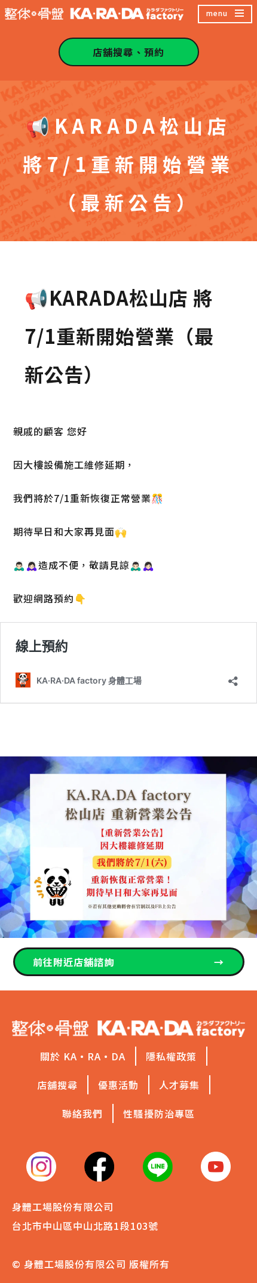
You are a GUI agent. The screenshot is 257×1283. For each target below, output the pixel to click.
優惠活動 (118, 1085)
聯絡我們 (82, 1113)
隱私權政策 (171, 1056)
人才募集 (179, 1085)
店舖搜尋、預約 (128, 52)
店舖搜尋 (57, 1085)
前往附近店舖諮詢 (129, 962)
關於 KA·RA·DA (83, 1056)
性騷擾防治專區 (158, 1113)
